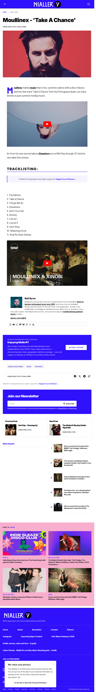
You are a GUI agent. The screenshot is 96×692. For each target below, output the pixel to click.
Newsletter (37, 629)
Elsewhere (44, 153)
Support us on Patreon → (66, 179)
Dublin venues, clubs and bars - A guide (19, 643)
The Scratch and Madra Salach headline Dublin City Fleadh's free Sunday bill (77, 463)
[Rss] (33, 324)
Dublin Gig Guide (54, 557)
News (5, 12)
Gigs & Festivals (8, 594)
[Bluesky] (23, 324)
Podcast (10, 689)
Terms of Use (73, 408)
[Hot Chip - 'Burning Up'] (25, 428)
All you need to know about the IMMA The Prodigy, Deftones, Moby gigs (76, 448)
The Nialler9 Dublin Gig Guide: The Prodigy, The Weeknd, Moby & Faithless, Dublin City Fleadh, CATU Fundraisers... (68, 562)
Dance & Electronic (15, 366)
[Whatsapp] (17, 324)
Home (5, 629)
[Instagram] (10, 324)
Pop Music (39, 366)
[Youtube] (14, 324)
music (33, 87)
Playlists (17, 689)
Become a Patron (76, 347)
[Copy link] (89, 376)
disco (29, 366)
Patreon (70, 629)
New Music (24, 689)
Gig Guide (47, 689)
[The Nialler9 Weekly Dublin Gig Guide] (69, 428)
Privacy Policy (62, 408)
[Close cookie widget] (53, 664)
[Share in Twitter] (79, 376)
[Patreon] (20, 324)
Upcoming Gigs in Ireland (31, 636)
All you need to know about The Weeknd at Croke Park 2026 (76, 507)
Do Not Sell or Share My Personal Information (30, 683)
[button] (5, 4)
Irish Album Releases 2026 (62, 636)
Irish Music (33, 689)
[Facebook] (27, 324)
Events (5, 557)
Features (39, 689)
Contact (54, 629)
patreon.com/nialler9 (18, 318)
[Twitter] (30, 324)
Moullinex (14, 12)
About (20, 629)
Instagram (7, 636)
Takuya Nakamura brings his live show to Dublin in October (77, 478)
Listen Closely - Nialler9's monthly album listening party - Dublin (30, 650)
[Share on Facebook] (75, 376)
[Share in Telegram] (84, 376)
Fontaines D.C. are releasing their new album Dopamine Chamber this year (77, 492)
